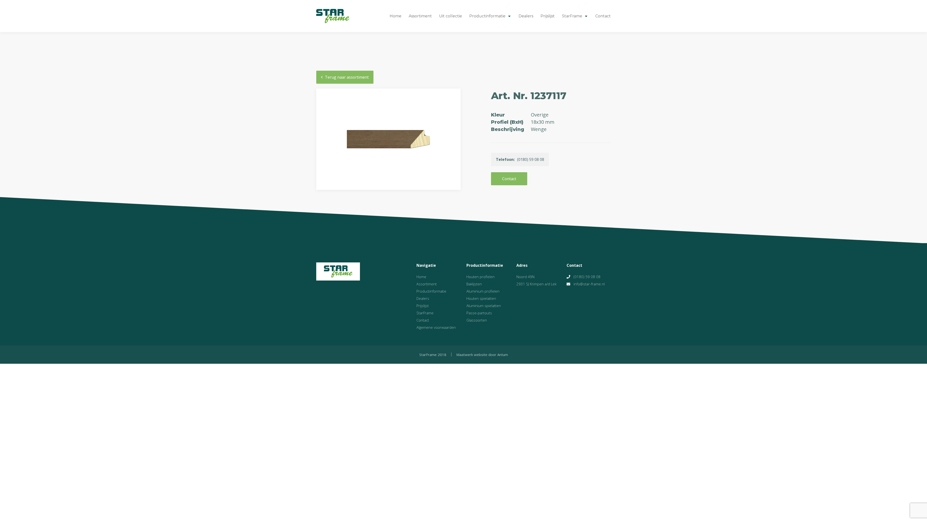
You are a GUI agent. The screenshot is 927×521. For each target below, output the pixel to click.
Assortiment (420, 16)
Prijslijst (548, 16)
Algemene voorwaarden (436, 327)
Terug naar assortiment (347, 77)
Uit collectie (450, 16)
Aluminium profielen (482, 291)
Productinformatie (487, 16)
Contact (603, 16)
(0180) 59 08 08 (587, 276)
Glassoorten (476, 320)
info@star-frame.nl (589, 283)
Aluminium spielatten (483, 305)
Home (395, 16)
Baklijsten (474, 283)
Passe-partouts (479, 312)
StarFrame (572, 16)
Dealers (526, 16)
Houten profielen (480, 276)
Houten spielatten (481, 298)
